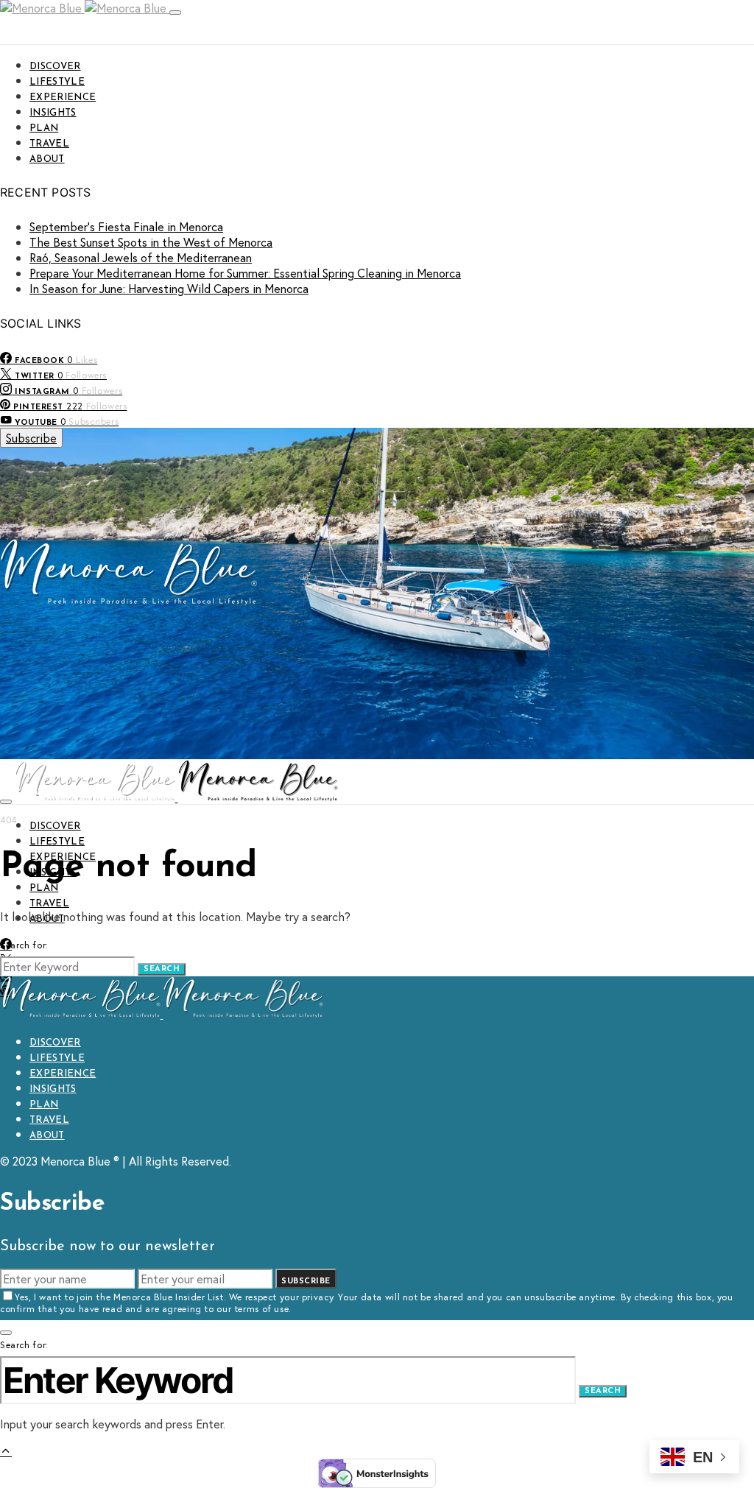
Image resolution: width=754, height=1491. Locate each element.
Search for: (24, 945)
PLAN (43, 128)
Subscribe (31, 437)
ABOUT (47, 159)
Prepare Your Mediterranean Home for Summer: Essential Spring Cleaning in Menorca (245, 273)
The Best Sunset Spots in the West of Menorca (150, 242)
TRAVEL (49, 144)
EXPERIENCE (62, 97)
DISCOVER (55, 66)
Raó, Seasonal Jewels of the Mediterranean (140, 257)
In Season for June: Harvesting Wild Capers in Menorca (169, 288)
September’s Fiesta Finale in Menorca (126, 226)
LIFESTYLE (57, 82)
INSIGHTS (53, 113)
